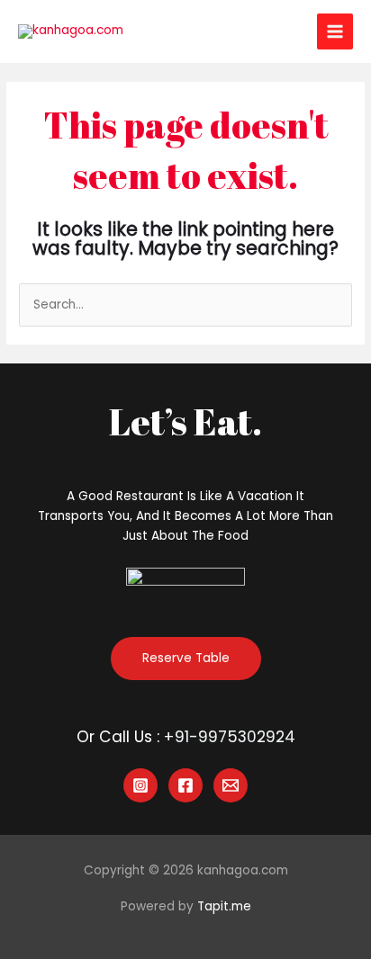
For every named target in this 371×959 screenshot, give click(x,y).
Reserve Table (186, 658)
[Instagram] (140, 785)
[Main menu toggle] (335, 31)
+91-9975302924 (229, 737)
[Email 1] (230, 785)
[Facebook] (185, 785)
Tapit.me (224, 906)
